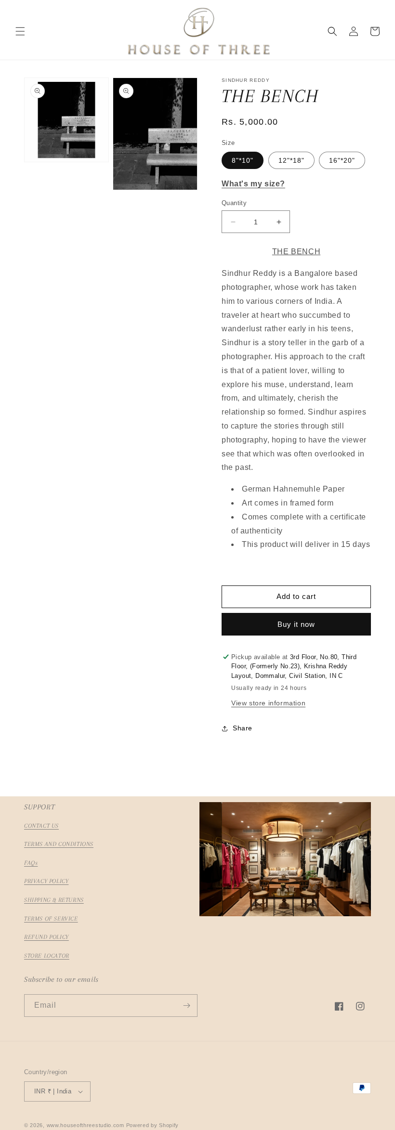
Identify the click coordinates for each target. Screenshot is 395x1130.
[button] (20, 31)
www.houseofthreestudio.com (85, 1125)
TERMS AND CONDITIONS (58, 844)
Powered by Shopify (152, 1125)
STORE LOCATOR (46, 955)
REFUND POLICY (46, 937)
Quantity (234, 203)
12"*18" (291, 160)
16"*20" (342, 160)
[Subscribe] (186, 1005)
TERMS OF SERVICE (51, 918)
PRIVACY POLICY (46, 881)
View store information (268, 703)
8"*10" (242, 160)
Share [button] (242, 728)
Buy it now (296, 624)
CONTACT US (41, 825)
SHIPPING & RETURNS (54, 899)
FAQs (31, 862)
